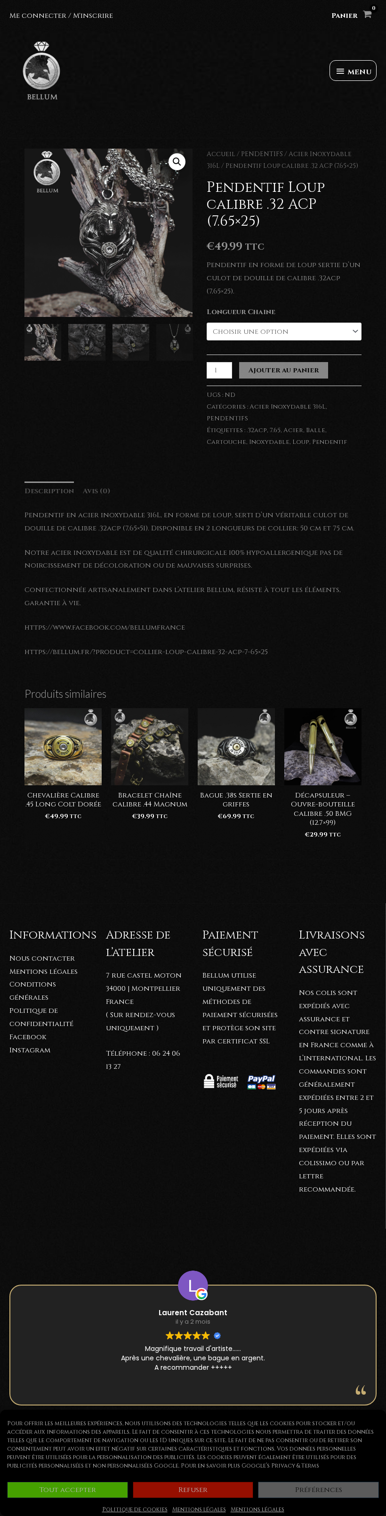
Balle (315, 430)
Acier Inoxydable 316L (287, 407)
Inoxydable (269, 442)
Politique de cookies (135, 1509)
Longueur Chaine (241, 312)
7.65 (275, 430)
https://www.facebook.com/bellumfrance (104, 627)
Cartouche (226, 442)
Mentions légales (199, 1509)
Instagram (29, 1050)
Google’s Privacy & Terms (280, 1465)
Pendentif (329, 442)
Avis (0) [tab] (97, 491)
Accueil (221, 154)
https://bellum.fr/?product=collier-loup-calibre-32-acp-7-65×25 (146, 652)
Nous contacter (42, 958)
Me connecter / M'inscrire (61, 16)
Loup (300, 442)
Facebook (27, 1037)
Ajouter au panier (284, 370)
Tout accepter (67, 1490)
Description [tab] (49, 491)
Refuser (193, 1490)
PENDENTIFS (262, 154)
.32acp (257, 430)
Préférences (318, 1490)
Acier (293, 430)
